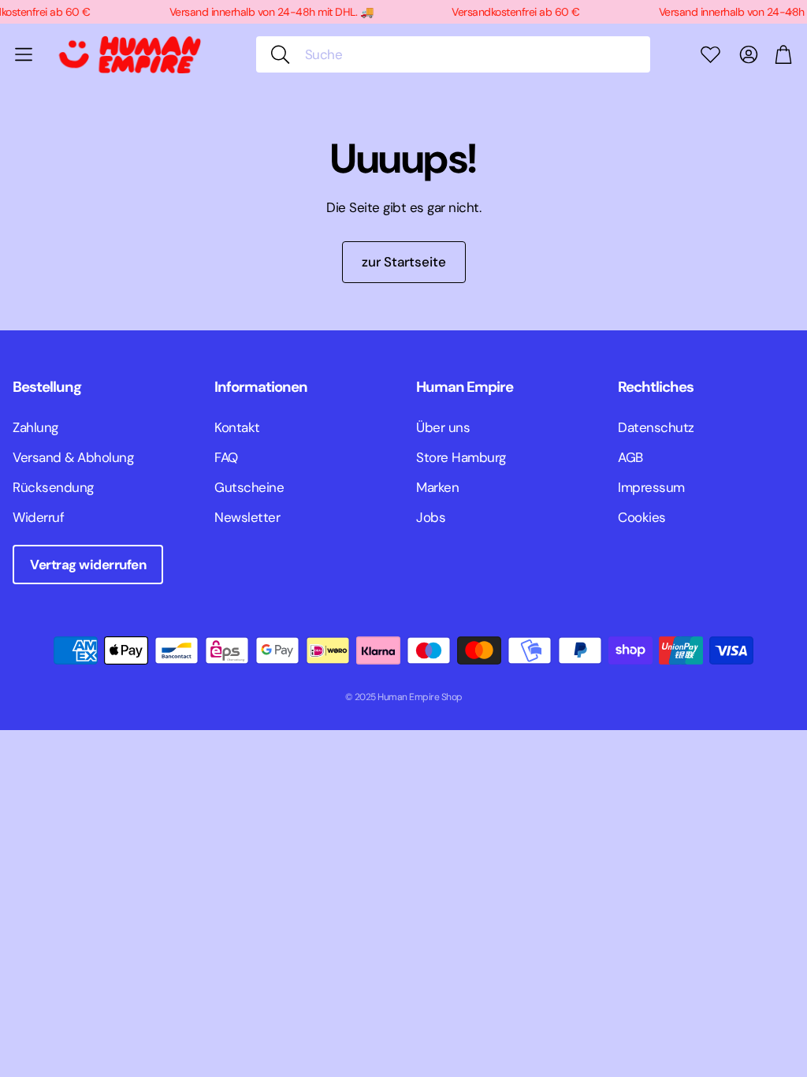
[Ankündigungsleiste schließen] (791, 12)
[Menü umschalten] (24, 54)
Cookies (642, 517)
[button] (453, 54)
